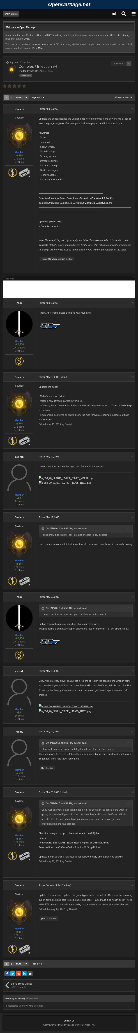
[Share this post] (133, 109)
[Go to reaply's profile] (19, 752)
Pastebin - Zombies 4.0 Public (96, 198)
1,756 (20, 344)
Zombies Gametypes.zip (98, 203)
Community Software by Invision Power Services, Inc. (69, 1025)
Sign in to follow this (19, 62)
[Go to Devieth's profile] (11, 69)
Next (18, 98)
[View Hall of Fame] (24, 172)
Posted (48, 109)
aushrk (19, 456)
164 (20, 155)
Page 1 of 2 (37, 97)
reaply (19, 731)
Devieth (34, 71)
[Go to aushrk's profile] (19, 477)
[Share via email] (30, 973)
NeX (63, 259)
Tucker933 (46, 259)
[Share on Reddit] (18, 973)
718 (20, 773)
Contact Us (69, 1021)
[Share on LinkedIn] (24, 973)
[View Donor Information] (12, 172)
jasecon (44, 918)
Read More (37, 48)
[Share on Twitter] (12, 973)
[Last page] (26, 97)
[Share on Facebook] (7, 973)
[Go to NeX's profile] (19, 324)
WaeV (54, 259)
